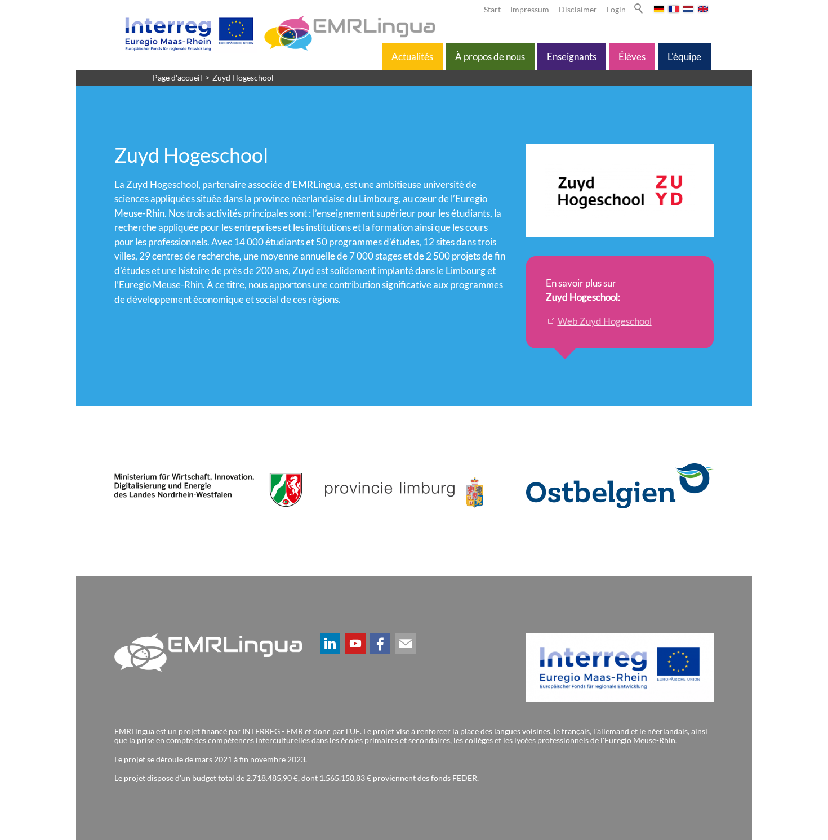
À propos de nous (490, 56)
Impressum (529, 9)
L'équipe (684, 56)
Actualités (412, 56)
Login (616, 9)
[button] (330, 643)
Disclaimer (578, 9)
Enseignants (571, 56)
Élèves (632, 56)
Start (492, 9)
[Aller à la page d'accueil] (277, 33)
